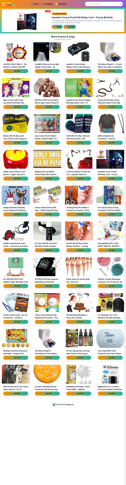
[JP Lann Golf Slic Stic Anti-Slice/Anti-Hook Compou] (47, 230)
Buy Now (71, 27)
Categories (48, 4)
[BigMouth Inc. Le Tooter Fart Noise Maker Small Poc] (110, 374)
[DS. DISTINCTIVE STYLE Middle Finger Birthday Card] (16, 266)
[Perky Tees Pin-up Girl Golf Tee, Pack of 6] (79, 266)
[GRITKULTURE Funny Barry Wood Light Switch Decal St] (47, 87)
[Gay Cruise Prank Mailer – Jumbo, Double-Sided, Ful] (47, 123)
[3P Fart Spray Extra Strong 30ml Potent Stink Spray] (79, 338)
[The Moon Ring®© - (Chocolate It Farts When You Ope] (47, 338)
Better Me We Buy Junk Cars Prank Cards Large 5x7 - (15, 139)
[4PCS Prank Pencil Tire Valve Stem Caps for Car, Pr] (16, 374)
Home (36, 4)
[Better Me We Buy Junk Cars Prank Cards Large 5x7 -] (16, 123)
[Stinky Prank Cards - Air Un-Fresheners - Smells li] (16, 302)
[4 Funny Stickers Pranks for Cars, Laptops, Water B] (79, 159)
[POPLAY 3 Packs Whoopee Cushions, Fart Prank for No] (110, 266)
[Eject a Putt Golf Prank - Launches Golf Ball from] (16, 87)
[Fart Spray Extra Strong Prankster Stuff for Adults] (110, 195)
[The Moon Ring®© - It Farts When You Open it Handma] (110, 51)
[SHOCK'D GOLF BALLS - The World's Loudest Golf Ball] (16, 51)
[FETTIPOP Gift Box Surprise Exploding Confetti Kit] (47, 266)
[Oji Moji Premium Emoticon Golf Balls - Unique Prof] (16, 338)
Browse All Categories (65, 404)
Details (58, 27)
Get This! (17, 71)
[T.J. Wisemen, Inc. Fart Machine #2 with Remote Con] (110, 302)
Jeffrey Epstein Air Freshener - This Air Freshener (106, 139)
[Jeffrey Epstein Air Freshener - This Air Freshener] (110, 123)
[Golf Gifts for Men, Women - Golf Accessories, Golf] (79, 123)
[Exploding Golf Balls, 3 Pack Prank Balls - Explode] (79, 374)
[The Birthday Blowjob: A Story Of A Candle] (79, 302)
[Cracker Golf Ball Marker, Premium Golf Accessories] (47, 374)
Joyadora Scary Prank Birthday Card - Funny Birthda (107, 174)
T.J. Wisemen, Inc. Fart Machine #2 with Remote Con (109, 318)
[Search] (121, 4)
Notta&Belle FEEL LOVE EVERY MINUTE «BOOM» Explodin (108, 246)
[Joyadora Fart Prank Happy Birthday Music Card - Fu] (79, 87)
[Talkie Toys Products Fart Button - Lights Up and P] (16, 159)
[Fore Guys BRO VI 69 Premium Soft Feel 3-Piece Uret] (110, 338)
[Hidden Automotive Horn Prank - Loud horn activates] (16, 230)
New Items (62, 4)
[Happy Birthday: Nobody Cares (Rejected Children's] (16, 195)
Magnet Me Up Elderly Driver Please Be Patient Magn (45, 174)
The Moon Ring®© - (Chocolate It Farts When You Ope (46, 353)
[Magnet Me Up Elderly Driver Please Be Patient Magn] (47, 159)
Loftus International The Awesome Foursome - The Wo (46, 318)
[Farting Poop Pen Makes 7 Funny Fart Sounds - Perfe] (79, 195)
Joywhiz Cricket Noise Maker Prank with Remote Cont (78, 67)
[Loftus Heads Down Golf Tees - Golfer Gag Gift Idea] (47, 195)
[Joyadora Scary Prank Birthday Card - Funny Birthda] (110, 159)
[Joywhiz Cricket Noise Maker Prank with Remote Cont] (79, 51)
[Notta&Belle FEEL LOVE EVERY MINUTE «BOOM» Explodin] (110, 230)
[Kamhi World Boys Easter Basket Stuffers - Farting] (79, 230)
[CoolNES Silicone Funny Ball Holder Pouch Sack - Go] (47, 51)
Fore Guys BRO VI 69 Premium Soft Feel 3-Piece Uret (109, 353)
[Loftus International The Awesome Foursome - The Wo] (47, 302)
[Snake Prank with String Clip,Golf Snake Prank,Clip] (110, 87)
